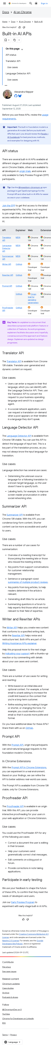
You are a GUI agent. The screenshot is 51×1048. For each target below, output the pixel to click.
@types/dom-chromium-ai (30, 187)
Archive (5, 992)
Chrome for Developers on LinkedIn (18, 1018)
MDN (18, 237)
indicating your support (17, 653)
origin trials (25, 171)
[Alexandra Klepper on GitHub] (15, 96)
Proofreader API (15, 806)
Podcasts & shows (10, 997)
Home (4, 21)
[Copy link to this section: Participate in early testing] (45, 880)
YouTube (6, 1014)
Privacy (13, 1035)
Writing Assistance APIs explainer (19, 643)
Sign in (44, 3)
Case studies (8, 988)
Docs (5, 12)
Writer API (6, 264)
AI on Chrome (23, 12)
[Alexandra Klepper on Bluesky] (19, 96)
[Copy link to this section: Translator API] (26, 353)
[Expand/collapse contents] (22, 49)
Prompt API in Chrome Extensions (28, 767)
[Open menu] (4, 3)
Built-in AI (38, 21)
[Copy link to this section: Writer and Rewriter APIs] (43, 619)
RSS (4, 1023)
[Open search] (30, 3)
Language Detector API (6, 248)
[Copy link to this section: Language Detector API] (41, 427)
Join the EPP (8, 205)
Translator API (14, 361)
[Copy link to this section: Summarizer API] (29, 506)
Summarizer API (15, 514)
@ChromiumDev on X (12, 1009)
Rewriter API (7, 275)
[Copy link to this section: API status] (21, 151)
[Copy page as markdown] (14, 40)
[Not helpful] (24, 27)
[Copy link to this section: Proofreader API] (30, 798)
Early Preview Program (22, 902)
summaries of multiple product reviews (28, 582)
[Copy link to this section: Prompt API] (22, 737)
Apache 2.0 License (10, 940)
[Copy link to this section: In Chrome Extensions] (33, 761)
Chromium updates (11, 983)
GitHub (19, 264)
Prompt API (7, 286)
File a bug (6, 967)
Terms (5, 1035)
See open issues (9, 971)
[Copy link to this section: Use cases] (18, 378)
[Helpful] (20, 27)
